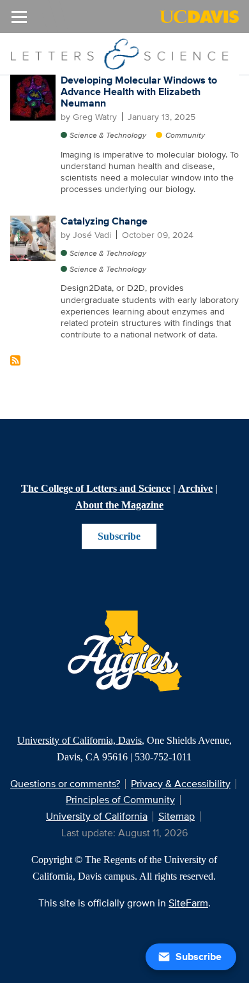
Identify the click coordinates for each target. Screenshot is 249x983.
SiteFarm (188, 903)
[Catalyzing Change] (33, 237)
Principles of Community (120, 799)
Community (184, 134)
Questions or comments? (65, 783)
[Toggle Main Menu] (19, 16)
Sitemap (176, 816)
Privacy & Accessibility (180, 783)
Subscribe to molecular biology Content (15, 360)
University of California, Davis (79, 740)
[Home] (119, 53)
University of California (96, 816)
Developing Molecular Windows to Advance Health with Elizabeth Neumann (139, 91)
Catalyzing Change (104, 221)
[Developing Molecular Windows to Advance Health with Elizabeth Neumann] (33, 97)
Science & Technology (108, 134)
